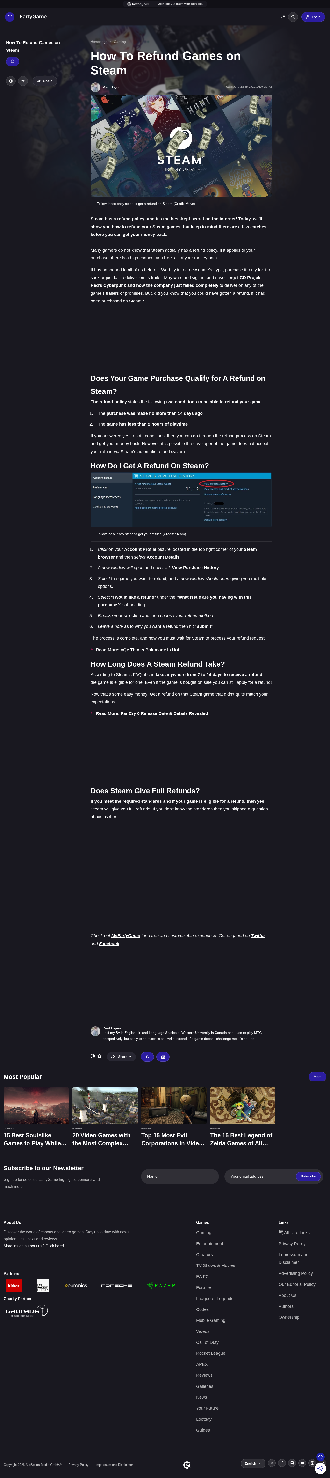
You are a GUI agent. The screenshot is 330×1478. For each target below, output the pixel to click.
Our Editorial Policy (297, 1284)
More (318, 1077)
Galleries (204, 1386)
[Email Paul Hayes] (162, 1057)
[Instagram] (312, 1463)
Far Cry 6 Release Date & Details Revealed (164, 713)
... (255, 1039)
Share (47, 81)
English (250, 1463)
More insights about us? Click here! (34, 1246)
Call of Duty (207, 1342)
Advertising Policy (296, 1273)
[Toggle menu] (9, 17)
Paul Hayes (112, 1028)
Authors (286, 1306)
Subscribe (308, 1176)
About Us (287, 1295)
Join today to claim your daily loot (180, 4)
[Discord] (292, 1463)
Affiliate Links (296, 1232)
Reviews (204, 1375)
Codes (202, 1309)
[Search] (293, 17)
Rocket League (210, 1353)
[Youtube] (302, 1463)
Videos (202, 1331)
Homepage (99, 42)
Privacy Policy (292, 1243)
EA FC (202, 1276)
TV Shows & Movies (215, 1265)
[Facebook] (282, 1463)
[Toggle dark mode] (283, 17)
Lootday (204, 1419)
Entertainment (209, 1243)
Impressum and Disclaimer (114, 1465)
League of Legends (214, 1298)
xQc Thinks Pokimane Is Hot (150, 649)
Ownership (289, 1317)
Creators (204, 1254)
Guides (203, 1430)
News (201, 1397)
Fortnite (203, 1287)
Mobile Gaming (210, 1320)
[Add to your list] (23, 81)
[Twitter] (272, 1463)
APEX (202, 1364)
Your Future (207, 1408)
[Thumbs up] (12, 61)
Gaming (120, 42)
